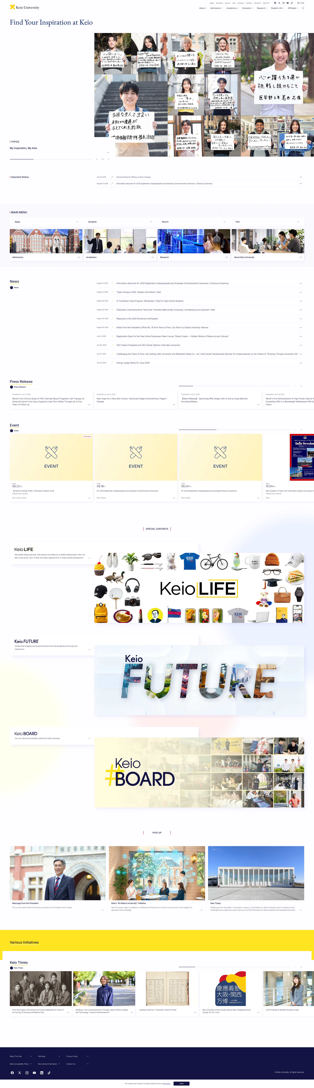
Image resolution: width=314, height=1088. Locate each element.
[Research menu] (266, 8)
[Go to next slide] (108, 159)
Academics (231, 8)
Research (261, 8)
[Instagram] (283, 3)
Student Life (276, 8)
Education (246, 8)
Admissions (215, 8)
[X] (279, 3)
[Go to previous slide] (96, 159)
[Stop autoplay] (102, 159)
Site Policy (166, 1083)
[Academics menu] (238, 8)
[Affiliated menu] (297, 8)
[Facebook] (275, 3)
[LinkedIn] (42, 1073)
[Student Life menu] (283, 8)
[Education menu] (252, 8)
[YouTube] (288, 3)
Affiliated (292, 8)
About (202, 8)
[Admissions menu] (222, 8)
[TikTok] (292, 3)
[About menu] (206, 8)
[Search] (303, 8)
